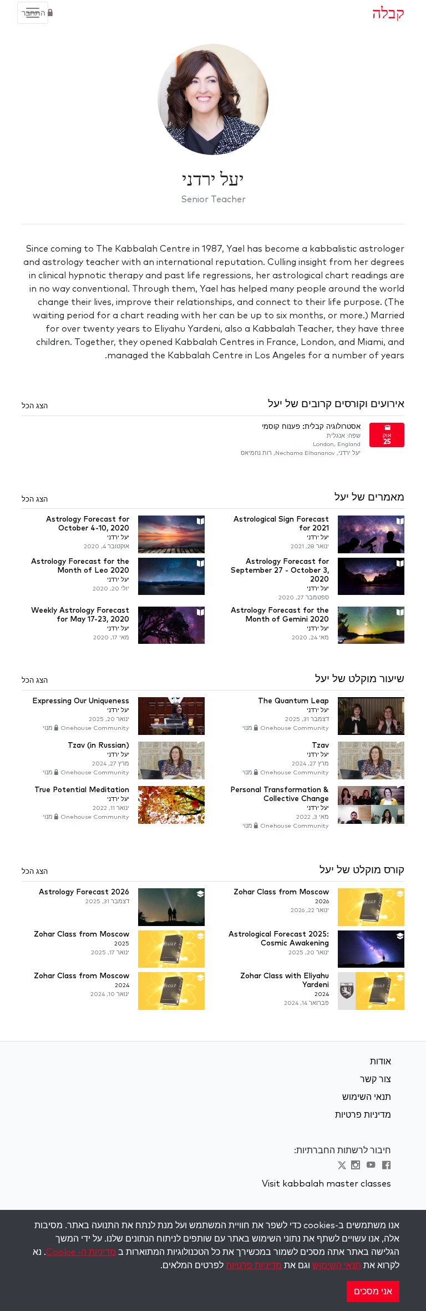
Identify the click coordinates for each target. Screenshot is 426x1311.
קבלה (388, 12)
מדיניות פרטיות (363, 1114)
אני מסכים (373, 1291)
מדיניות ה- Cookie (81, 1252)
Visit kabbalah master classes (326, 1183)
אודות (380, 1061)
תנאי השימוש (366, 1097)
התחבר (35, 13)
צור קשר (375, 1079)
